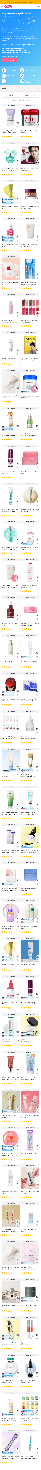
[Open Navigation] (2, 6)
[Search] (35, 6)
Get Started (9, 60)
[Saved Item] (39, 6)
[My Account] (31, 6)
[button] (17, 126)
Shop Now (31, 2)
